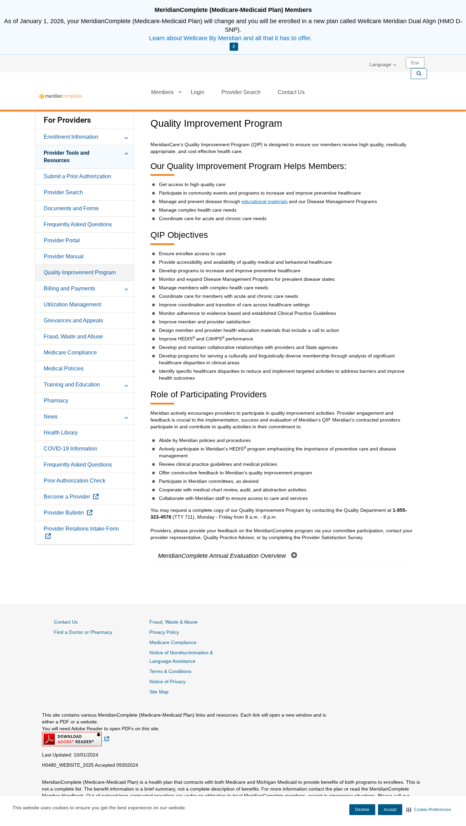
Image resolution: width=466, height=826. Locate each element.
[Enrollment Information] (126, 137)
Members (162, 92)
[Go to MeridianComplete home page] (60, 96)
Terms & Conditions (170, 671)
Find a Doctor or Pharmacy (83, 632)
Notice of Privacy (167, 681)
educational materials (265, 201)
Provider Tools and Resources (66, 157)
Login (197, 92)
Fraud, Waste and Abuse (73, 336)
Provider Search (241, 92)
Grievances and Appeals (73, 320)
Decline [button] (362, 809)
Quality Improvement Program (80, 272)
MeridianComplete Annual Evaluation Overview (223, 555)
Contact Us (291, 92)
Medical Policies (64, 368)
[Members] (180, 93)
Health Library (61, 432)
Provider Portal (62, 240)
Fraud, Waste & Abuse (173, 622)
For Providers (67, 120)
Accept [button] (390, 809)
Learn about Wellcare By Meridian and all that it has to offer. (230, 38)
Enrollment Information (71, 137)
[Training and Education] (126, 384)
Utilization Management (72, 304)
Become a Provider (87, 496)
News (51, 416)
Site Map (159, 691)
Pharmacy (56, 400)
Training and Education (72, 384)
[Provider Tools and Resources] (126, 153)
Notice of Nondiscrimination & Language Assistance (181, 657)
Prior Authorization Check (74, 481)
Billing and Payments (69, 288)
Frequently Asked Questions (78, 224)
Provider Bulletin (84, 512)
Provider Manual (64, 256)
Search (419, 73)
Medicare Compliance (70, 352)
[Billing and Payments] (126, 288)
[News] (126, 416)
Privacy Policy (164, 632)
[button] (428, 809)
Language (380, 64)
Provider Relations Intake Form (81, 532)
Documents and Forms (71, 208)
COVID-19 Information (70, 449)
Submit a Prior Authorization (77, 176)
